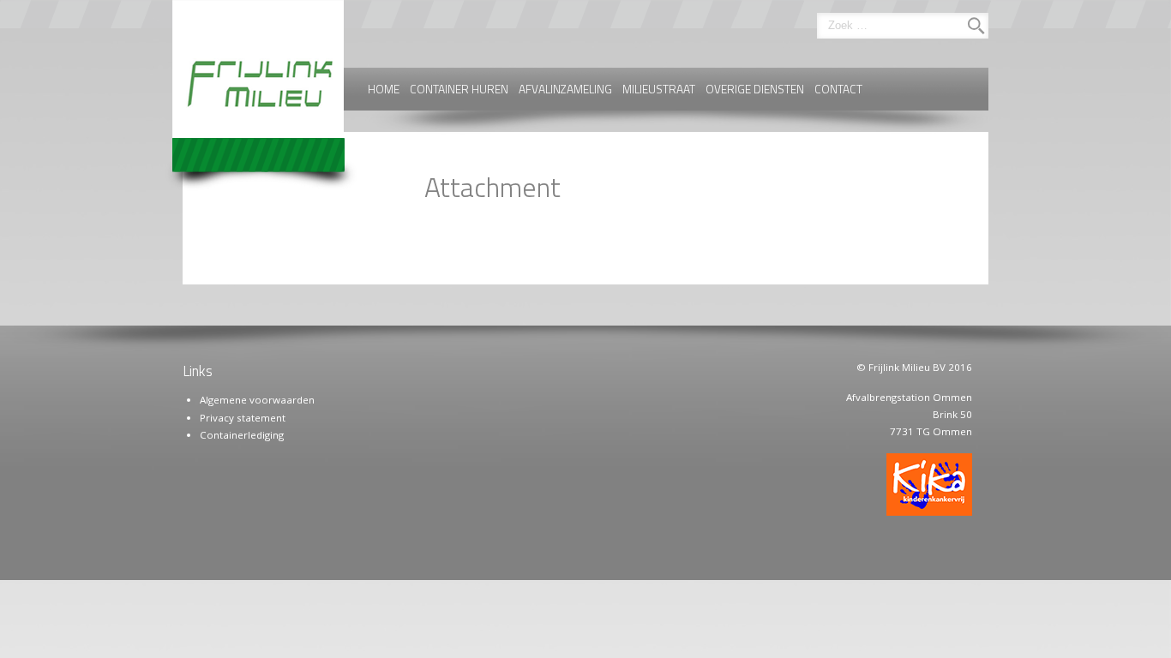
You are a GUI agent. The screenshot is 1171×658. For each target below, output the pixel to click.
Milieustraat (658, 89)
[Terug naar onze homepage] (264, 96)
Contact (838, 89)
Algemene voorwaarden (257, 399)
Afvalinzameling (565, 89)
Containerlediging (242, 434)
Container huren (459, 89)
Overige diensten (755, 89)
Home (383, 89)
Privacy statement (242, 417)
